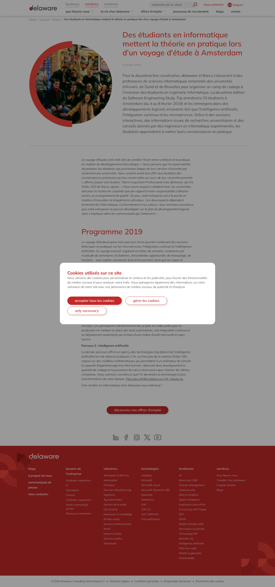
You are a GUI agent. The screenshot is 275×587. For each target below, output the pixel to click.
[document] (137, 293)
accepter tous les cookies (94, 300)
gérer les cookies (146, 300)
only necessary (87, 311)
